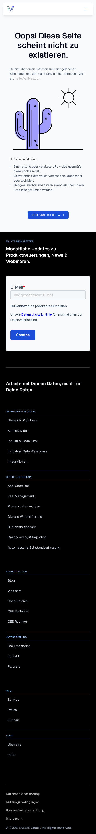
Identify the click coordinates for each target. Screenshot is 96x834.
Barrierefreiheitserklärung (25, 810)
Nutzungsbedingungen (23, 802)
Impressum (14, 819)
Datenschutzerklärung (23, 794)
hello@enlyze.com (28, 78)
